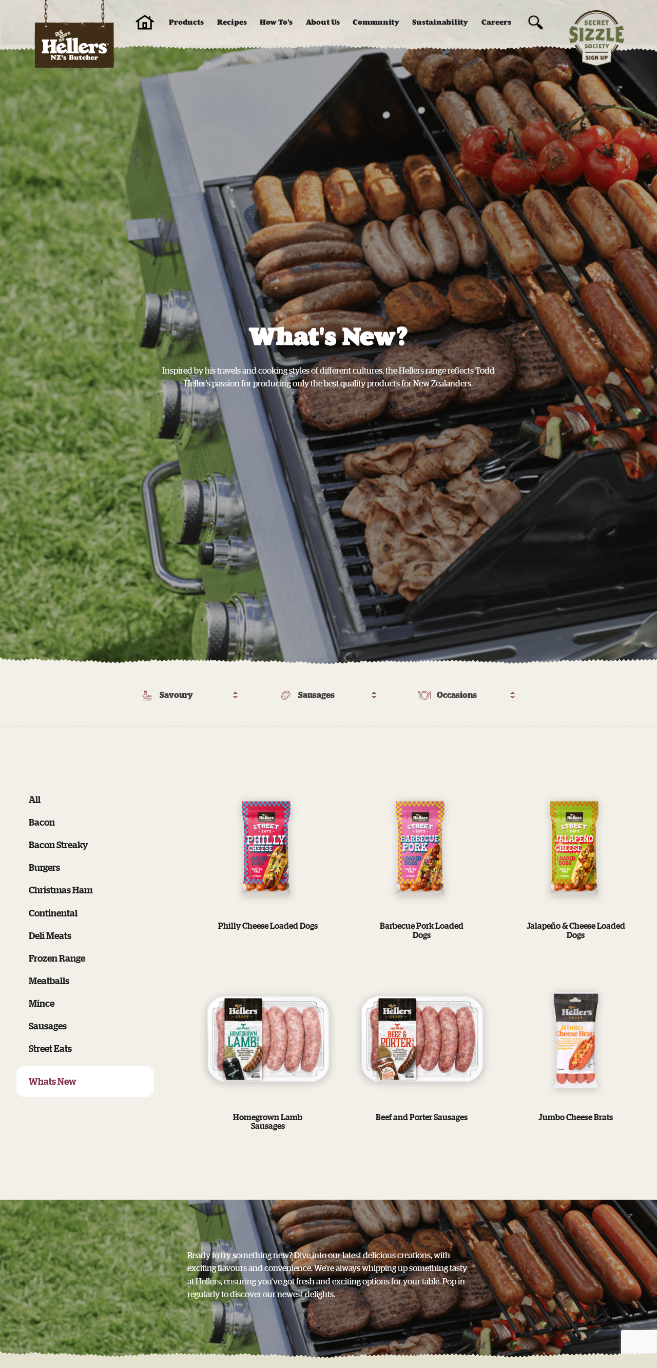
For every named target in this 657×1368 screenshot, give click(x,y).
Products (186, 22)
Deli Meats (50, 935)
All (35, 799)
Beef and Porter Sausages (422, 1117)
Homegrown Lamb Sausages (267, 1121)
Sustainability (440, 22)
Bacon (42, 822)
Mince (41, 1003)
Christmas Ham (60, 890)
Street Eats (50, 1048)
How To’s (276, 22)
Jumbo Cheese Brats (575, 1117)
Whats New (52, 1081)
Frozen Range (57, 958)
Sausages (48, 1026)
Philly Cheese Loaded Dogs (268, 925)
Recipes (232, 22)
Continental (53, 913)
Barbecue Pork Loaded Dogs (421, 930)
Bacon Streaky (58, 844)
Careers (496, 22)
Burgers (44, 867)
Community (376, 22)
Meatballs (49, 980)
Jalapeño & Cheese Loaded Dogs (576, 930)
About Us (323, 22)
